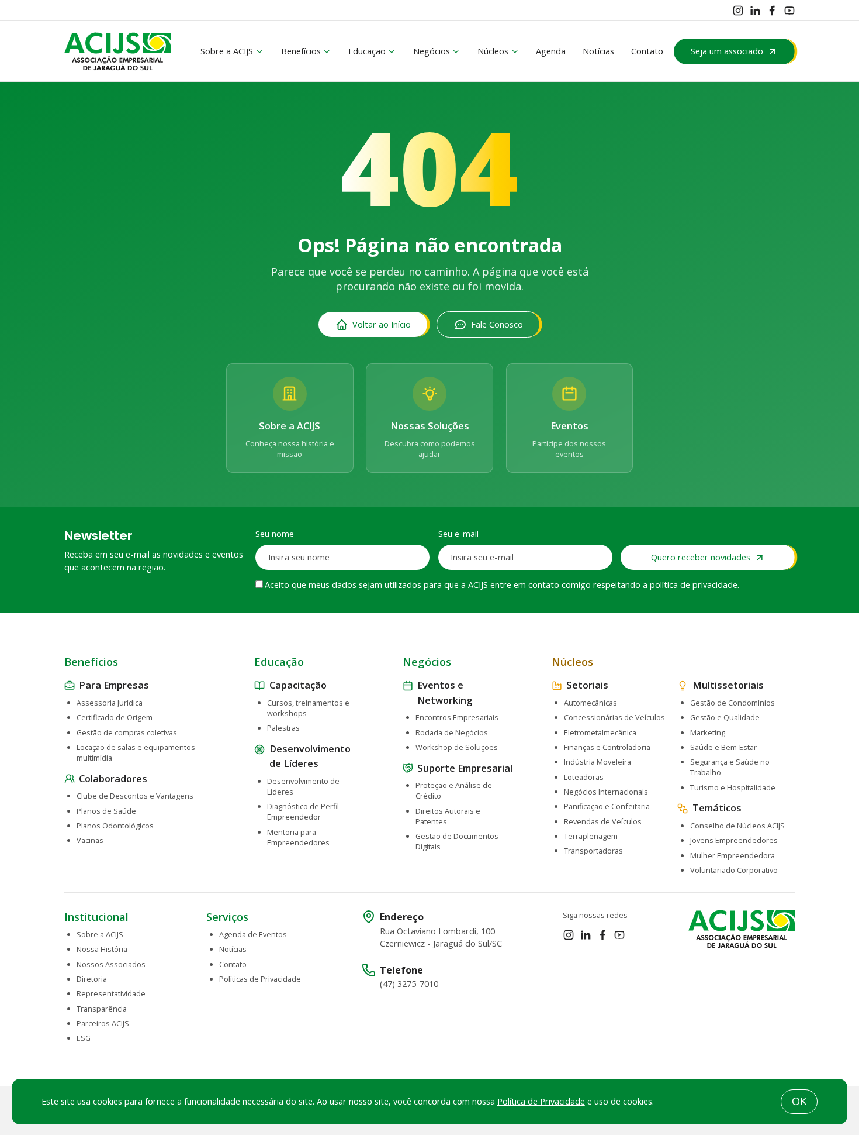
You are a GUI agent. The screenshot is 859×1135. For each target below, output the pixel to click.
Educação (367, 51)
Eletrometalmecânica (600, 732)
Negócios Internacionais (606, 791)
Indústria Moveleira (597, 761)
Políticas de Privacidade (260, 979)
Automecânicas (590, 702)
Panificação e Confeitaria (607, 806)
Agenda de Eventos (253, 934)
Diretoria (92, 979)
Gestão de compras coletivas (127, 732)
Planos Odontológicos (115, 825)
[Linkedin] (755, 10)
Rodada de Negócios (451, 732)
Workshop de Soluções (456, 747)
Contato (647, 51)
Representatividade (111, 993)
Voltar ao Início (381, 324)
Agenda (551, 51)
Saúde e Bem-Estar (723, 747)
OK (799, 1101)
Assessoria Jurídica (110, 702)
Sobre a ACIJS (226, 51)
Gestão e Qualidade (725, 717)
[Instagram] (738, 10)
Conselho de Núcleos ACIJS (737, 825)
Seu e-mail (458, 533)
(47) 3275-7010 (409, 983)
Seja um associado (727, 51)
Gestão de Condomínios (732, 702)
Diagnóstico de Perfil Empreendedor (303, 811)
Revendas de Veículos (603, 821)
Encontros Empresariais (456, 717)
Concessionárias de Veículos (614, 717)
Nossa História (102, 949)
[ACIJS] (117, 51)
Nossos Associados (111, 964)
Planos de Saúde (106, 811)
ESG (84, 1038)
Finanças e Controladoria (607, 747)
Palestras (283, 728)
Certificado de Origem (115, 717)
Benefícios (301, 51)
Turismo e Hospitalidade (732, 787)
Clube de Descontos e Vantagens (135, 795)
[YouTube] (789, 10)
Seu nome (274, 533)
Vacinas (90, 840)
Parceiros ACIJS (103, 1023)
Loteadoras (584, 777)
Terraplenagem (591, 836)
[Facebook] (772, 10)
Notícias (598, 51)
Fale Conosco (497, 324)
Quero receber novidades (700, 557)
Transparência (102, 1008)
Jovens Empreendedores (734, 840)
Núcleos (492, 51)
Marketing (707, 732)
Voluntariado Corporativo (734, 870)
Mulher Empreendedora (732, 855)
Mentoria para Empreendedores (298, 837)
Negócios (431, 51)
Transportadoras (593, 850)
